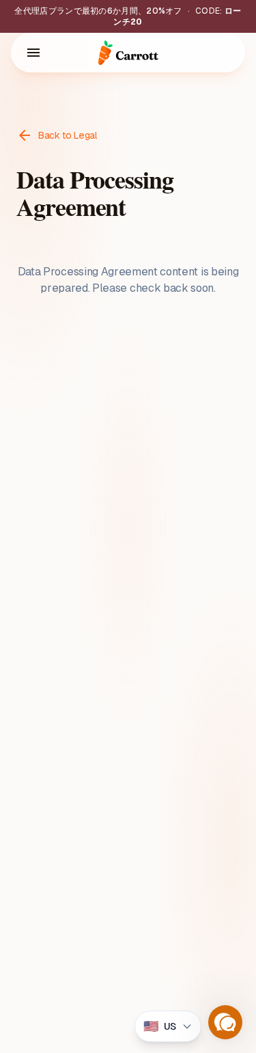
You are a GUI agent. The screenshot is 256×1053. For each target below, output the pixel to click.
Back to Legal (57, 135)
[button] (225, 1022)
